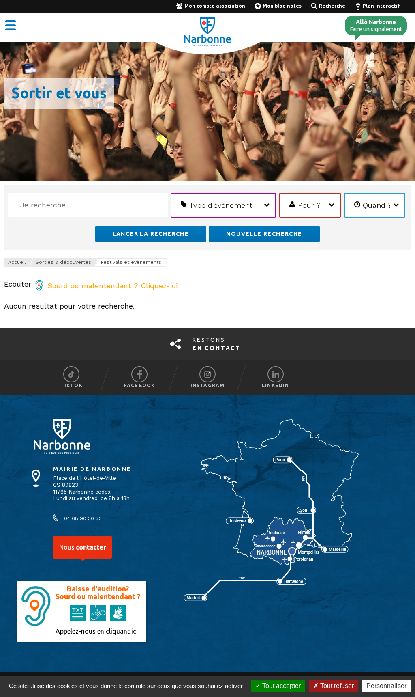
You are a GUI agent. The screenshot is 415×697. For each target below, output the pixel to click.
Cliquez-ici (159, 285)
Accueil (17, 262)
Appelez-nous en (97, 631)
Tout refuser (336, 685)
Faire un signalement (376, 25)
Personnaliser (386, 685)
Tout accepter (281, 685)
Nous (82, 547)
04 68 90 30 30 (83, 518)
